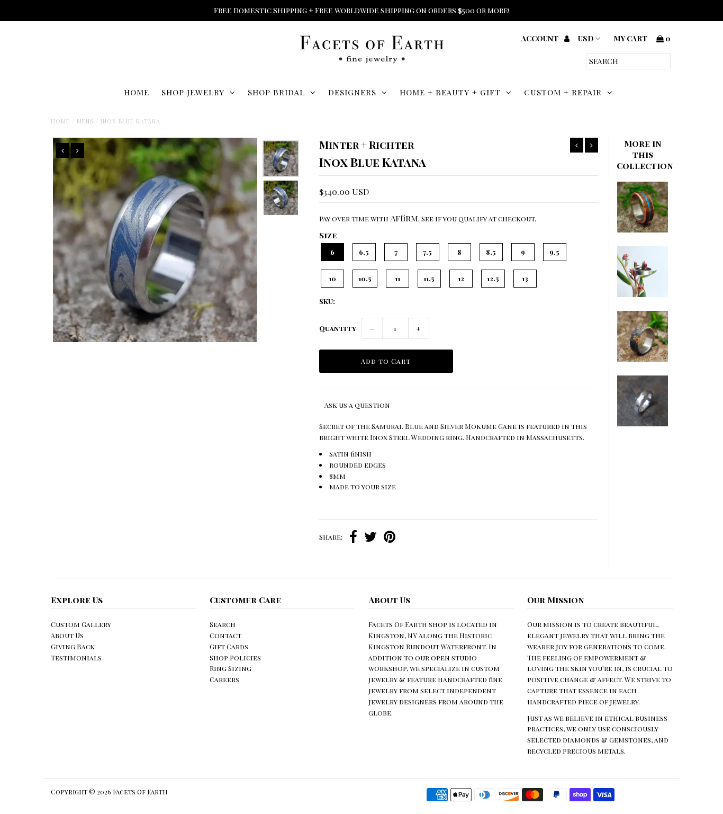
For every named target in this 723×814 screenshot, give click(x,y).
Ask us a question (357, 404)
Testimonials (76, 657)
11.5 (429, 278)
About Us (67, 635)
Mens (85, 121)
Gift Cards (229, 646)
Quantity (337, 328)
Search (223, 624)
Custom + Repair (563, 92)
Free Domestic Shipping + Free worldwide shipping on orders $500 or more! (362, 10)
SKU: (327, 301)
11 (397, 278)
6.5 (364, 251)
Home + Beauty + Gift (450, 92)
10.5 (365, 278)
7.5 (427, 251)
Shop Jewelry (192, 92)
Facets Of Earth (140, 792)
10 (332, 278)
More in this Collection (645, 154)
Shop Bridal (276, 92)
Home (136, 92)
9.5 (554, 251)
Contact (225, 635)
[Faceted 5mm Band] (642, 423)
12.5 (493, 278)
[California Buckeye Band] (642, 358)
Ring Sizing (230, 668)
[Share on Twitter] (370, 538)
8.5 (491, 251)
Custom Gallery (81, 624)
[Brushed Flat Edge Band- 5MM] (642, 294)
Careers (224, 679)
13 (525, 278)
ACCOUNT (540, 38)
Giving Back (73, 646)
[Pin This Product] (389, 538)
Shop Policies (235, 657)
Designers (352, 92)
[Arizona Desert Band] (642, 229)
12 (461, 278)
